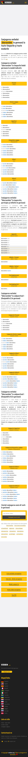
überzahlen (4, 534)
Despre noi (7, 672)
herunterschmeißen (20, 525)
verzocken (4, 536)
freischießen (9, 525)
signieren (11, 528)
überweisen (20, 531)
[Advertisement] (14, 20)
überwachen (4, 531)
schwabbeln (4, 528)
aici (7, 59)
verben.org (11, 752)
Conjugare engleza (5, 726)
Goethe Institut (4, 724)
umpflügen (12, 534)
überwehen (12, 531)
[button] (25, 2)
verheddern (19, 534)
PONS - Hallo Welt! (5, 723)
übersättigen (19, 528)
